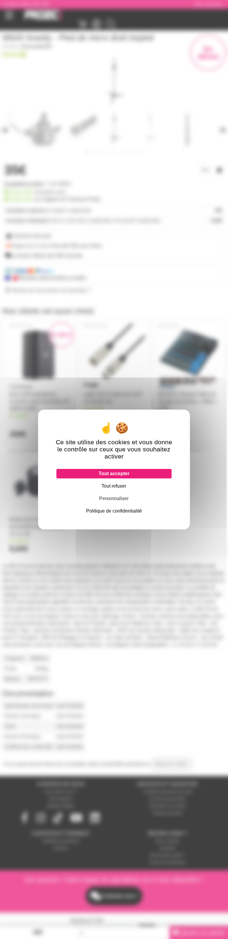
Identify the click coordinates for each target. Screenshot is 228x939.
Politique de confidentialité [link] (114, 510)
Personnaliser (114, 498)
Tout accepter (114, 473)
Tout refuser (114, 486)
